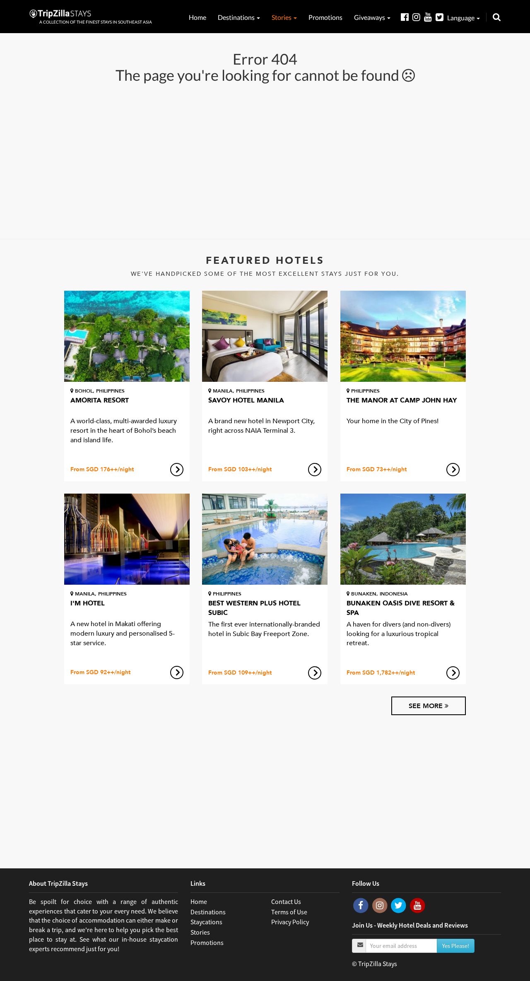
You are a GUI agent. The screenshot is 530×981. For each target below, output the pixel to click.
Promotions (325, 17)
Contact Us (286, 901)
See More (427, 706)
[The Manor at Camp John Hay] (403, 336)
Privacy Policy (290, 922)
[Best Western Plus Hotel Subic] (265, 539)
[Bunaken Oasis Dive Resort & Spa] (403, 539)
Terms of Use (289, 912)
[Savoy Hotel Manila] (265, 336)
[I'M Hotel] (127, 539)
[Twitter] (441, 16)
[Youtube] (430, 16)
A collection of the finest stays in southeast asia (95, 21)
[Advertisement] (265, 160)
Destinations (237, 17)
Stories (282, 17)
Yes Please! (455, 946)
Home (197, 17)
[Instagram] (418, 16)
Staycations (206, 922)
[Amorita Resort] (127, 336)
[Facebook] (406, 16)
